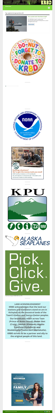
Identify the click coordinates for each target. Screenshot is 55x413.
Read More (31, 24)
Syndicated (42, 18)
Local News (39, 18)
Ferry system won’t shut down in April (37, 16)
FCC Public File (36, 411)
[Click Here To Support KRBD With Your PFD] (27, 272)
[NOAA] (27, 126)
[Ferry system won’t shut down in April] (16, 24)
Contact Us (41, 411)
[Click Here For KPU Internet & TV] (27, 209)
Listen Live (8, 6)
